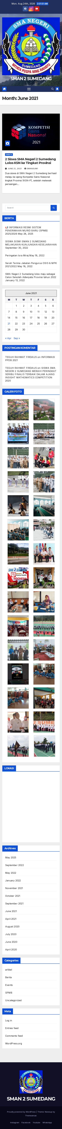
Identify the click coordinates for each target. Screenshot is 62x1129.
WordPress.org (13, 1043)
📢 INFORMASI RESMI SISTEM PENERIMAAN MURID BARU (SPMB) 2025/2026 (26, 230)
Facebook (25, 1122)
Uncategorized (13, 1000)
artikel (8, 969)
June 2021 (11, 911)
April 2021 (10, 918)
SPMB (8, 992)
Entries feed (11, 1028)
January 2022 (13, 880)
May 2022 (10, 872)
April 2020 (11, 949)
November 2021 (14, 888)
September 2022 (14, 865)
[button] (52, 88)
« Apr (8, 338)
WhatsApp (47, 1122)
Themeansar (30, 1115)
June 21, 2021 (15, 168)
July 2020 (10, 934)
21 (9, 323)
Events (9, 154)
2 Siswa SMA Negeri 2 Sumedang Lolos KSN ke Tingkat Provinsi (30, 161)
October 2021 (12, 895)
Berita (8, 977)
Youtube (36, 1122)
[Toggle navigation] (29, 89)
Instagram (14, 1122)
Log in (8, 1020)
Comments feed (14, 1035)
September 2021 (14, 903)
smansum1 (32, 168)
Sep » (17, 338)
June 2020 (11, 941)
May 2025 (10, 857)
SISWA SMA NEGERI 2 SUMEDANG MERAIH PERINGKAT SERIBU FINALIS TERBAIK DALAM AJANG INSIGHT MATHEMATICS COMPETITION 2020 (30, 374)
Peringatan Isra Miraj (17, 255)
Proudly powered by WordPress (21, 1112)
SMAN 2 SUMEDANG (31, 78)
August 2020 (12, 926)
